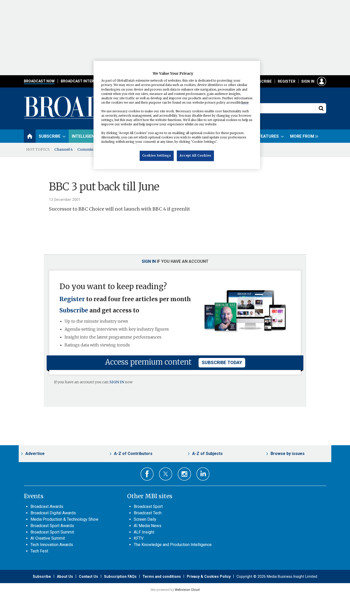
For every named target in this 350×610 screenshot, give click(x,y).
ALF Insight (144, 532)
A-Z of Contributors (133, 453)
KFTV (138, 538)
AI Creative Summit (47, 538)
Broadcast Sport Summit (52, 532)
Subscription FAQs (120, 576)
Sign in (307, 81)
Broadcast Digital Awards (53, 512)
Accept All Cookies (195, 156)
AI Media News (147, 525)
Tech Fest (39, 551)
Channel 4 (63, 149)
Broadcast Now (39, 81)
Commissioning (92, 149)
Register (286, 81)
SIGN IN (116, 382)
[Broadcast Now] (93, 118)
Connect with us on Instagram (184, 474)
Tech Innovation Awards (51, 544)
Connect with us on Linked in (203, 474)
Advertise (35, 453)
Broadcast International (86, 81)
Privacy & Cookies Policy (209, 576)
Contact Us (88, 576)
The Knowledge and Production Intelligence (173, 544)
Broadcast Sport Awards (52, 525)
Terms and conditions (161, 576)
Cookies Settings (156, 156)
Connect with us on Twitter (165, 474)
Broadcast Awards (46, 506)
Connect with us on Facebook (147, 474)
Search (321, 108)
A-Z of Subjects (207, 453)
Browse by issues (288, 453)
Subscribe (262, 81)
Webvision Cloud (187, 590)
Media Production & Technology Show (64, 519)
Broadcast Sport (148, 506)
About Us (65, 576)
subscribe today (222, 362)
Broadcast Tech (147, 512)
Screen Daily (145, 519)
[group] (303, 136)
